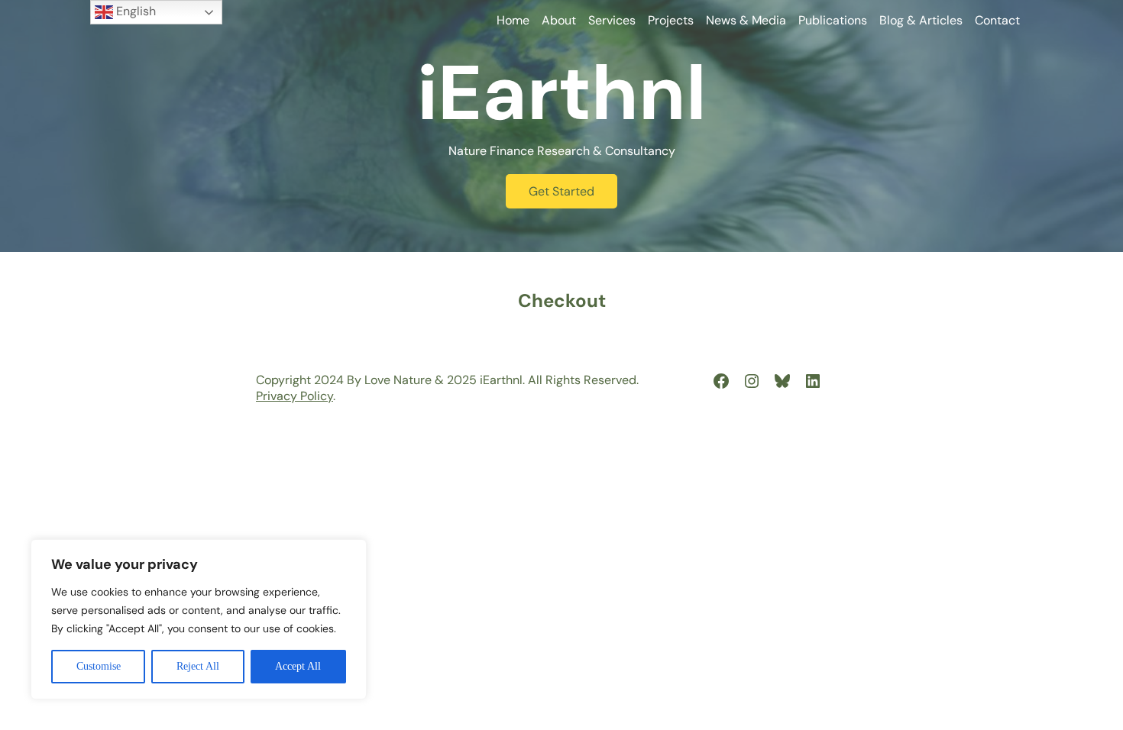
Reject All (197, 666)
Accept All (298, 666)
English (134, 11)
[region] (199, 619)
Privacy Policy (294, 396)
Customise (98, 666)
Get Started (561, 191)
